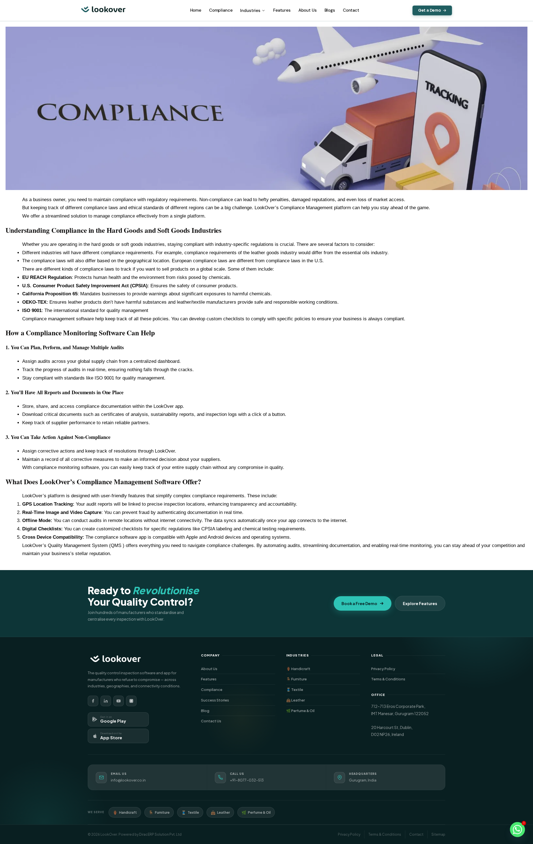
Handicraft (125, 812)
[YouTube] (118, 701)
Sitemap (438, 834)
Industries (250, 10)
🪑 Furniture (323, 679)
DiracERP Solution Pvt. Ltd (160, 834)
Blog (238, 710)
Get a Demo (429, 10)
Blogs (330, 10)
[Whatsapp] (517, 829)
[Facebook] (93, 701)
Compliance (221, 10)
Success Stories (238, 700)
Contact (351, 10)
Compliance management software (58, 318)
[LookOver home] (103, 10)
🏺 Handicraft (323, 668)
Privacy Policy (408, 668)
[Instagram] (131, 701)
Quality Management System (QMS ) (86, 545)
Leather (220, 812)
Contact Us (238, 721)
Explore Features (420, 603)
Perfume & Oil (256, 812)
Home (195, 10)
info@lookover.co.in (128, 780)
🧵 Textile (323, 689)
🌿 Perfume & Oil (323, 710)
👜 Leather (323, 700)
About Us (307, 10)
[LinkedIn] (105, 701)
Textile (190, 812)
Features (282, 10)
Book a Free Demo (359, 603)
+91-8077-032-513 (247, 780)
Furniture (159, 812)
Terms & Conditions (408, 679)
